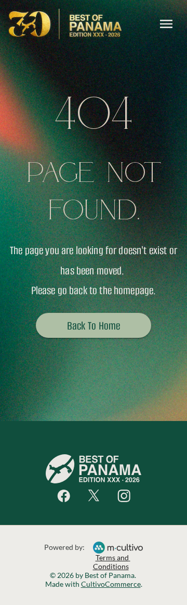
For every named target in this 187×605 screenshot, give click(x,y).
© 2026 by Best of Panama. (94, 575)
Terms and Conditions (111, 562)
